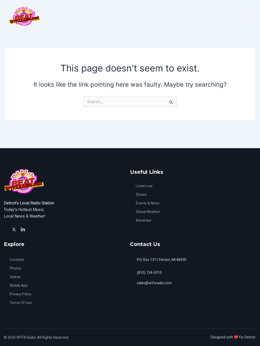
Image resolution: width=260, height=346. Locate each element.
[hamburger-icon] (245, 16)
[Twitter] (15, 229)
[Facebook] (6, 229)
